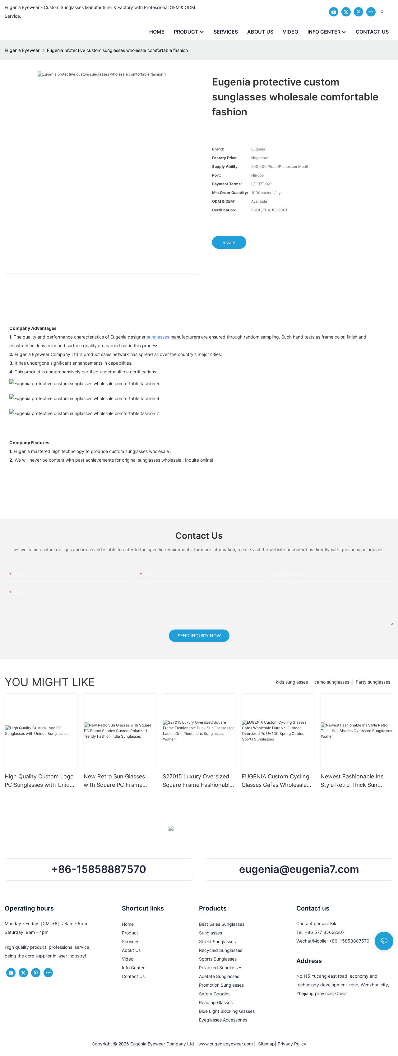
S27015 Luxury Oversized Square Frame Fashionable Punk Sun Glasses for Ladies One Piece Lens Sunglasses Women (198, 781)
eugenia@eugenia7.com (299, 869)
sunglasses (158, 336)
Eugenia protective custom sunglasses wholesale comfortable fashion (117, 50)
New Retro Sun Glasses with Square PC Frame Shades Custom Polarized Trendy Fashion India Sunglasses (117, 781)
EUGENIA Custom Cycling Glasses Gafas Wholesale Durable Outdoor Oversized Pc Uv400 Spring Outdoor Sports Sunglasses (277, 781)
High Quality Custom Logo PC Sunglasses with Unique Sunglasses (40, 781)
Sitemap (265, 1043)
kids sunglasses (292, 682)
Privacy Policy (292, 1043)
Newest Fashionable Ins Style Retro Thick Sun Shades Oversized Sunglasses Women (352, 781)
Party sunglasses (373, 682)
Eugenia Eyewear (22, 50)
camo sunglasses (331, 682)
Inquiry (229, 242)
